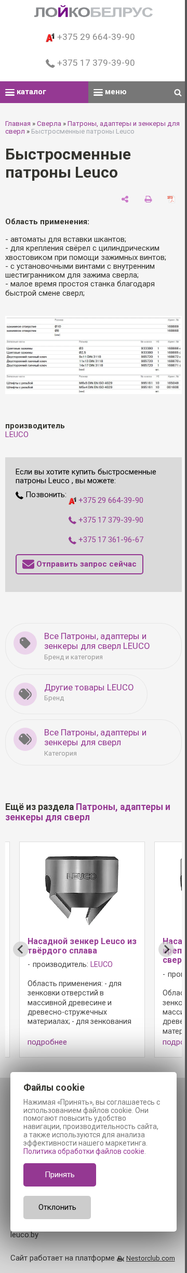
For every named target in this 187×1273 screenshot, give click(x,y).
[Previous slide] (21, 949)
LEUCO (17, 434)
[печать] (148, 199)
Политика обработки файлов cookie (83, 1151)
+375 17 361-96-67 (109, 539)
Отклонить (57, 1207)
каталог (30, 91)
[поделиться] (125, 199)
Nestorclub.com (150, 1258)
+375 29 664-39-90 (95, 37)
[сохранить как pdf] (171, 199)
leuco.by (24, 1234)
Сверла (49, 123)
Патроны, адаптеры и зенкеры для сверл (87, 812)
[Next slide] (166, 949)
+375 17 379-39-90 (95, 62)
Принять (60, 1174)
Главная (18, 123)
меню (115, 91)
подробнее (47, 1042)
